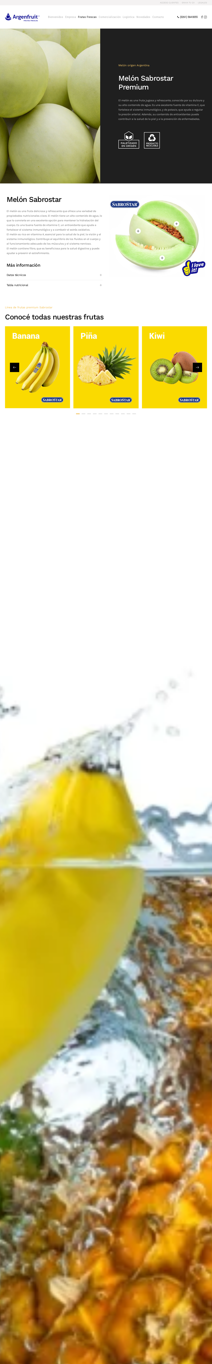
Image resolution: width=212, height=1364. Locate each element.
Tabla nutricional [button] (17, 285)
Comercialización (110, 17)
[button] (176, 223)
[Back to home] (22, 17)
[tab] (78, 413)
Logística (128, 17)
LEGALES (202, 2)
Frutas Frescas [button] (87, 17)
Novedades (143, 17)
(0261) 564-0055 (188, 17)
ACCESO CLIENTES (169, 2)
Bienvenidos (55, 17)
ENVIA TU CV (188, 2)
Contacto (158, 17)
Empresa (70, 17)
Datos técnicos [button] (16, 275)
